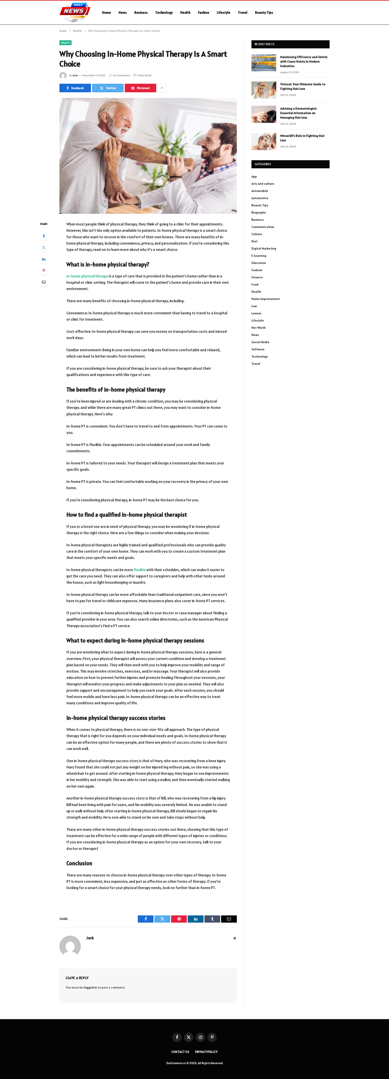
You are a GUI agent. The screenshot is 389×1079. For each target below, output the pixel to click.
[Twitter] (43, 247)
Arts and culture (262, 184)
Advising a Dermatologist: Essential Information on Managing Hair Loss (298, 112)
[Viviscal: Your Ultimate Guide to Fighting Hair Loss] (263, 90)
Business (141, 12)
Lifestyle (223, 12)
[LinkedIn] (43, 259)
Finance (257, 277)
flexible (140, 569)
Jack (75, 75)
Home (106, 12)
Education (258, 263)
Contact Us (180, 1052)
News (123, 12)
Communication (262, 227)
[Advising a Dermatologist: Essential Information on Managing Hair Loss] (263, 114)
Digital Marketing (263, 248)
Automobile (259, 191)
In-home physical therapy (87, 276)
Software (258, 349)
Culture (256, 234)
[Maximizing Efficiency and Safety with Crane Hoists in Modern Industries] (263, 62)
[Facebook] (43, 236)
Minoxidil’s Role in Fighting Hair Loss (302, 138)
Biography (258, 212)
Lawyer (256, 313)
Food (254, 284)
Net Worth (258, 328)
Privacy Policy (206, 1052)
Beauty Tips (264, 12)
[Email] (43, 281)
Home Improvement (265, 299)
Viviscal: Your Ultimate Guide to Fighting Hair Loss (302, 86)
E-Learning (258, 256)
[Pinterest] (43, 270)
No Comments (121, 75)
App (254, 176)
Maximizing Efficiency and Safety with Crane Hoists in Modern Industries (304, 61)
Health (185, 12)
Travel (242, 12)
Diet (254, 241)
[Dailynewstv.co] (74, 12)
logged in (90, 987)
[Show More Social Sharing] (161, 88)
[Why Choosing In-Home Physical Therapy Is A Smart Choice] (148, 156)
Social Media (260, 342)
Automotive (259, 198)
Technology (164, 12)
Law (254, 306)
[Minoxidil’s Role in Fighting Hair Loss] (263, 141)
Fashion (203, 12)
